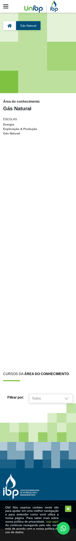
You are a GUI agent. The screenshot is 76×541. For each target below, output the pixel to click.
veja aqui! (52, 521)
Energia (8, 124)
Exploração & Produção (20, 129)
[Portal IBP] (21, 486)
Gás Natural (11, 133)
